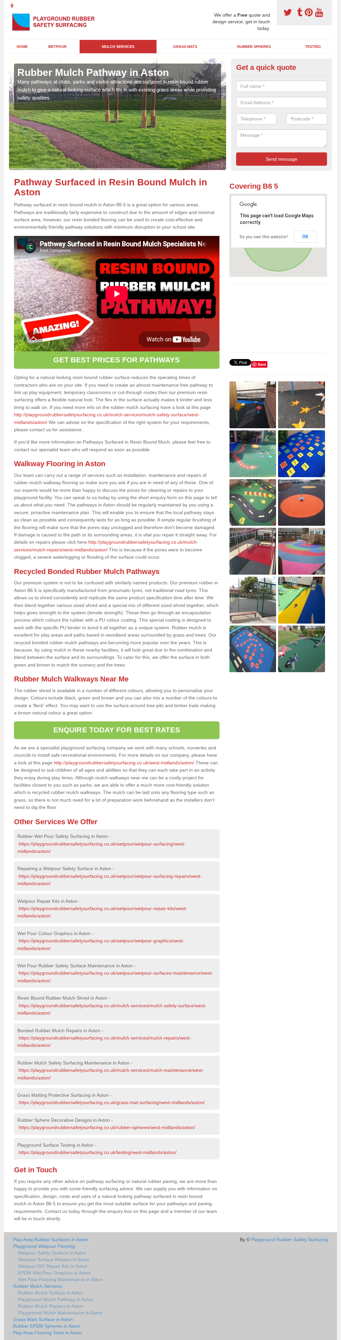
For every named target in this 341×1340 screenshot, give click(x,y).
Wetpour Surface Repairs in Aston (53, 1259)
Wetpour (57, 47)
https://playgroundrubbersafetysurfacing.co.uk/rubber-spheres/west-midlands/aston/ (107, 1127)
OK (305, 236)
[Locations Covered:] (12, 5)
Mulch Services (118, 47)
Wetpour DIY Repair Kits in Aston (52, 1266)
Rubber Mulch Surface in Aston (50, 1292)
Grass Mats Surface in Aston (43, 1319)
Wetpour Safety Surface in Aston (52, 1252)
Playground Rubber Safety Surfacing (289, 1239)
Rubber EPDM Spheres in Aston (46, 1326)
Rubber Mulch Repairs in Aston (50, 1306)
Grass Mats (185, 47)
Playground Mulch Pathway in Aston (55, 1299)
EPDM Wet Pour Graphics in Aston (54, 1272)
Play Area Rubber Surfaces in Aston (50, 1239)
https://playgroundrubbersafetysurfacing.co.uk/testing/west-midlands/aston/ (97, 1152)
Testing (313, 47)
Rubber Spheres (254, 47)
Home (22, 47)
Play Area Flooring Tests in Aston (47, 1332)
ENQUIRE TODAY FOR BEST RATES (116, 730)
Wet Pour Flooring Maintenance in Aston (60, 1279)
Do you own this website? (264, 237)
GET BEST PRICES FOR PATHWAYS (116, 360)
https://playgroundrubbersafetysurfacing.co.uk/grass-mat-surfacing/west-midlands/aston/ (112, 1102)
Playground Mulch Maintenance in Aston (60, 1312)
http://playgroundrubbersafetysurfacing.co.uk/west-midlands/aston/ (124, 762)
